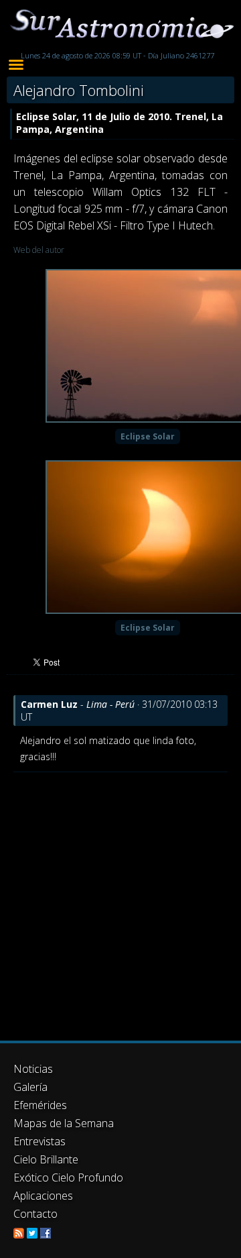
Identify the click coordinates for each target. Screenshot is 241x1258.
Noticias (33, 1068)
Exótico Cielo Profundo (68, 1177)
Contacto (35, 1213)
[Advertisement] (120, 899)
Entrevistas (39, 1141)
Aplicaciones (43, 1195)
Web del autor (38, 250)
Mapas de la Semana (63, 1123)
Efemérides (40, 1105)
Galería (30, 1087)
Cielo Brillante (45, 1159)
